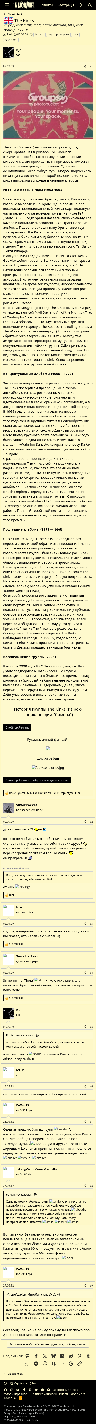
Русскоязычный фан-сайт (48, 739)
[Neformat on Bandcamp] (48, 1389)
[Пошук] (89, 5)
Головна (10, 1398)
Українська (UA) (24, 1383)
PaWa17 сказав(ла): (19, 1194)
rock (75, 34)
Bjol (9, 34)
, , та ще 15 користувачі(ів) (44, 793)
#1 (91, 66)
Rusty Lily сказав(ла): (20, 1035)
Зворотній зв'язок (65, 1390)
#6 (91, 1086)
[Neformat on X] (36, 1389)
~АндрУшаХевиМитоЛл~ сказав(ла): (31, 1294)
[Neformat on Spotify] (42, 1389)
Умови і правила (15, 1394)
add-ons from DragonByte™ (54, 1409)
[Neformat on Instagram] (11, 1389)
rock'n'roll (11, 40)
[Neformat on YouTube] (17, 1389)
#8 (91, 1186)
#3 (91, 924)
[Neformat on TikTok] (24, 1389)
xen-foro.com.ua (26, 1416)
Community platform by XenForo (39, 1406)
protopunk (62, 34)
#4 (91, 972)
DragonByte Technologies (19, 1413)
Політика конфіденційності (49, 1394)
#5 (91, 1027)
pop (50, 34)
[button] (5, 1383)
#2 (91, 822)
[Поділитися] (85, 66)
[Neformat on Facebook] (5, 1389)
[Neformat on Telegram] (30, 1389)
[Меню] (7, 5)
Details (39, 1413)
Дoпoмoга (78, 1394)
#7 (91, 1121)
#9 (91, 1285)
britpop (39, 34)
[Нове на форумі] (81, 5)
